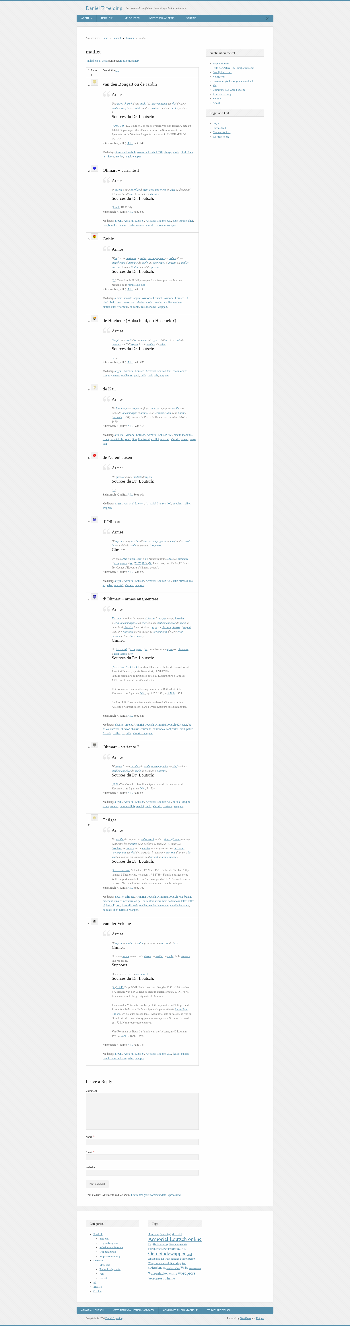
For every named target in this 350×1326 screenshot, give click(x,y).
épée (170, 558)
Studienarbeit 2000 (218, 1310)
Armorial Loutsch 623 (168, 724)
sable (143, 258)
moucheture (118, 262)
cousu (161, 262)
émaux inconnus (183, 435)
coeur (144, 340)
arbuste (159, 413)
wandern (197, 1268)
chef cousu (115, 302)
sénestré (164, 439)
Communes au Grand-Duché (229, 89)
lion (118, 408)
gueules (155, 267)
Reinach (117, 417)
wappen (136, 156)
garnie (123, 563)
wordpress (186, 1273)
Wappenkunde (221, 63)
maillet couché (136, 225)
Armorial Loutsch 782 (158, 1053)
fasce (120, 103)
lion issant (144, 439)
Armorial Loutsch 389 (176, 298)
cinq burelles (110, 225)
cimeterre (183, 558)
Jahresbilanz (154, 1258)
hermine (133, 262)
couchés (171, 623)
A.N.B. (171, 693)
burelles (135, 189)
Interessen (98, 1260)
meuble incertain (179, 905)
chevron (166, 627)
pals (178, 340)
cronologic (125, 60)
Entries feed (219, 128)
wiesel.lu (173, 1273)
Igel (189, 1254)
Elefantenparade (178, 1244)
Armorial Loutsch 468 (159, 435)
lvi (162, 1258)
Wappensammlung (110, 1256)
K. (146, 563)
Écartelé (116, 618)
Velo (184, 1267)
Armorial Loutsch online (175, 1238)
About (85, 18)
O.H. (142, 693)
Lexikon (130, 38)
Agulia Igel (165, 1234)
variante (161, 225)
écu (176, 943)
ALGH (177, 1233)
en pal (137, 901)
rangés (125, 108)
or (115, 258)
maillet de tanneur (158, 905)
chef (174, 103)
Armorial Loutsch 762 (170, 896)
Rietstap (175, 1263)
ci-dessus (150, 618)
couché (114, 806)
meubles (104, 1238)
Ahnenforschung (222, 94)
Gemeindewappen (167, 1253)
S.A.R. (116, 207)
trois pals (153, 375)
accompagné (129, 413)
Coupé (115, 340)
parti (128, 340)
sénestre (154, 194)
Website (90, 1167)
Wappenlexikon (158, 1273)
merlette (177, 302)
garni (139, 558)
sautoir (130, 848)
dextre (165, 943)
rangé (128, 156)
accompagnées (157, 189)
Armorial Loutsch (125, 152)
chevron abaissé (130, 729)
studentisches (173, 1268)
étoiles (134, 267)
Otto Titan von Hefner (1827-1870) (133, 1310)
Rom (184, 1263)
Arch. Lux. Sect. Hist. (125, 667)
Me (214, 85)
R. (143, 563)
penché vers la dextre (115, 1058)
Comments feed (221, 132)
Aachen (153, 1234)
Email (90, 1152)
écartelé (107, 733)
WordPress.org (221, 136)
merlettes (131, 258)
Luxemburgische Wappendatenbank (233, 81)
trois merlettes (148, 307)
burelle (183, 220)
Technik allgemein (110, 1269)
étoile (143, 103)
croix (180, 631)
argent (118, 189)
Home (105, 38)
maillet (119, 156)
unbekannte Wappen (111, 1247)
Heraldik (107, 18)
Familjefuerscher (222, 72)
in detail (103, 60)
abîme (172, 258)
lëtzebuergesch (172, 1258)
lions (167, 839)
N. (150, 563)
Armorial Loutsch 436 (158, 371)
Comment (91, 1091)
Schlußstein (157, 1267)
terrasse (179, 848)
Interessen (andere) (161, 18)
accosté (116, 267)
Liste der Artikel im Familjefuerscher (233, 68)
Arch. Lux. (119, 125)
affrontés (175, 839)
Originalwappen (109, 1243)
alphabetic (92, 60)
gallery (135, 60)
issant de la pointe (120, 439)
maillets (116, 108)
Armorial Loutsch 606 (158, 503)
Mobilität (105, 1265)
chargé (128, 103)
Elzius (138, 636)
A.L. (130, 143)
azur (145, 189)
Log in (216, 123)
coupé (183, 371)
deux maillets (127, 806)
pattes (133, 843)
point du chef (169, 857)
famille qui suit (136, 284)
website (104, 1278)
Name (90, 1137)
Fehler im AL (177, 1248)
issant (124, 408)
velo (102, 1273)
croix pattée (186, 729)
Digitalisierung (158, 1244)
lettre (184, 901)
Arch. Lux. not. (121, 870)
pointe (137, 108)
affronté (129, 896)
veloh (191, 1268)
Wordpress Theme (161, 1278)
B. (114, 280)
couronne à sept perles (165, 729)
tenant (184, 439)
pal (143, 839)
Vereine (191, 18)
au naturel (142, 974)
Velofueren (132, 18)
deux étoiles (138, 302)
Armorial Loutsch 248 (150, 152)
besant (154, 857)
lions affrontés (130, 905)
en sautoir (148, 901)
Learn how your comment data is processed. (156, 1195)
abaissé (176, 627)
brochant (117, 848)
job (94, 1282)
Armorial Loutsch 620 (158, 220)
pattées (116, 636)
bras (118, 649)
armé (124, 558)
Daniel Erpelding (104, 8)
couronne (127, 631)
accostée (170, 852)
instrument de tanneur (167, 901)
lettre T (110, 905)
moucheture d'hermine (115, 307)
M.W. (138, 563)
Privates (97, 1286)
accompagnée (159, 103)
